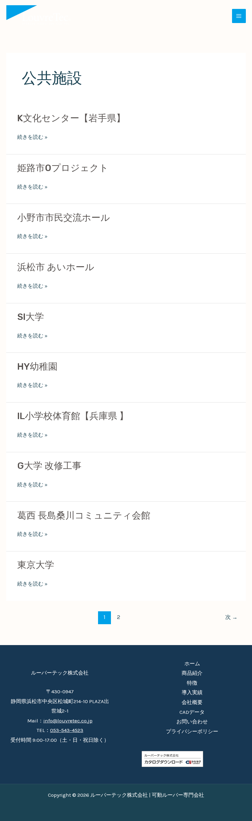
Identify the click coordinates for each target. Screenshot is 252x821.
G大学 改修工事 (49, 465)
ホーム (192, 663)
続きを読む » (32, 137)
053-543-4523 (66, 730)
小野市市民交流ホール (63, 217)
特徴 (192, 683)
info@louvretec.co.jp (68, 721)
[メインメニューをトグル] (239, 16)
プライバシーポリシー (192, 731)
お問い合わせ (192, 721)
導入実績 (192, 692)
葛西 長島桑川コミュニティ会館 (83, 515)
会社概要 (192, 702)
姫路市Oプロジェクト (62, 167)
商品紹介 (192, 673)
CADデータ (192, 712)
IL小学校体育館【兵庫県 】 (72, 416)
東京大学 (35, 564)
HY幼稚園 (37, 366)
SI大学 (30, 316)
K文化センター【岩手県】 (71, 118)
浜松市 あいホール (55, 267)
